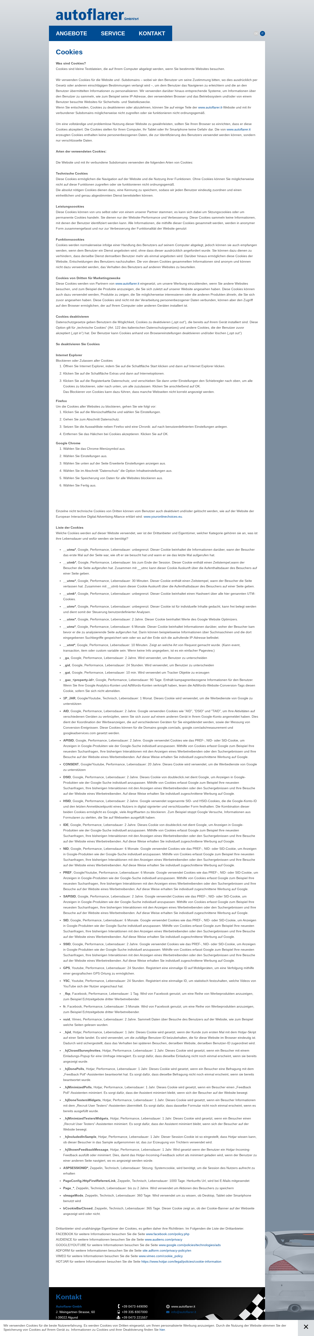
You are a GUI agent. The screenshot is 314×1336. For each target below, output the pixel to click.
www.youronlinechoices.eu (163, 516)
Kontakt (152, 33)
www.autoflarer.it (210, 107)
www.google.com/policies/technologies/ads (190, 1245)
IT (262, 33)
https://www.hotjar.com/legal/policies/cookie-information (181, 1261)
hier (162, 1329)
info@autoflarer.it (183, 1312)
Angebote (71, 33)
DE (256, 33)
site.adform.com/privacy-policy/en (167, 1250)
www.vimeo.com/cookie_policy (161, 1256)
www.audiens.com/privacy (163, 1239)
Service (113, 33)
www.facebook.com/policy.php (167, 1234)
